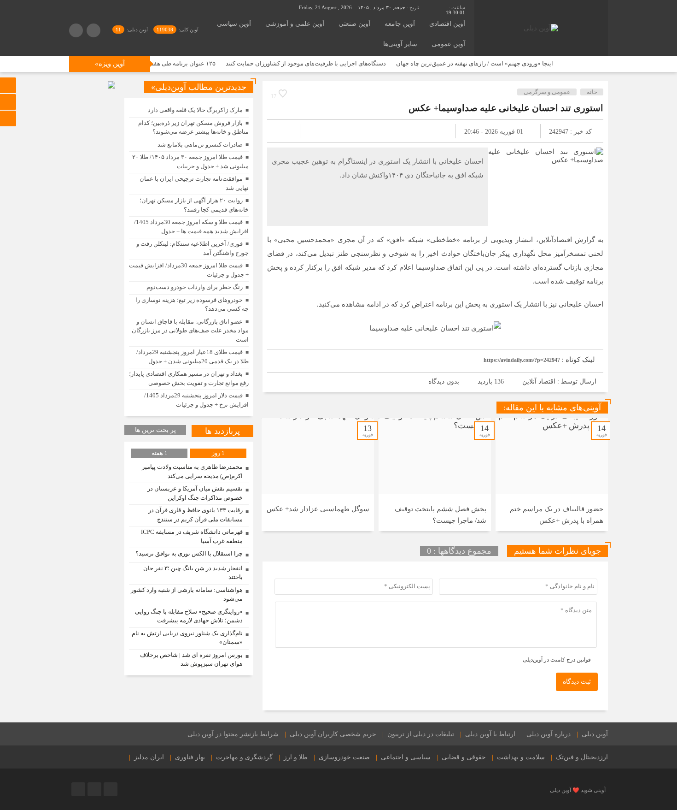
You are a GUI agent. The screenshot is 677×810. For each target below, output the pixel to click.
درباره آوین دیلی (548, 734)
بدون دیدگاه (443, 381)
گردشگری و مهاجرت (244, 757)
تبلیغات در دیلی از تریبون (420, 734)
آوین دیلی (595, 734)
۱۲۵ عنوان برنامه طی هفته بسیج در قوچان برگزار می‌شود (166, 63)
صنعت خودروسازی (344, 757)
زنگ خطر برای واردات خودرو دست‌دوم (194, 287)
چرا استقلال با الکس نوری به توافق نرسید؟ (189, 553)
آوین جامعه (400, 23)
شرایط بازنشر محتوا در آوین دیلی (233, 734)
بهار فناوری (190, 757)
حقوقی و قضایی (464, 757)
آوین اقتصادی (447, 23)
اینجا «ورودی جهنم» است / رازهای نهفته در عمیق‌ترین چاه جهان (497, 63)
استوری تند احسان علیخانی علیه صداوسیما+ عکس (506, 108)
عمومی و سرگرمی (547, 92)
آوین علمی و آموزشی (294, 23)
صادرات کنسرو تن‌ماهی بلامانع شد (200, 144)
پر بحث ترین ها (155, 429)
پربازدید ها (222, 431)
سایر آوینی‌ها (400, 44)
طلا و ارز (296, 757)
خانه (592, 92)
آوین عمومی (448, 44)
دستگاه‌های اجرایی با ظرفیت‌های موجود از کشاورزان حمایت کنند (328, 63)
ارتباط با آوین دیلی (490, 734)
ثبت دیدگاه (577, 681)
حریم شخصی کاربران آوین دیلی (333, 734)
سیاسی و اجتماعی (406, 757)
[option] (552, 474)
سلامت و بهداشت (521, 757)
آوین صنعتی (354, 23)
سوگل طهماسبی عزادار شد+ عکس (318, 509)
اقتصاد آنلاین (538, 381)
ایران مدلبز (149, 757)
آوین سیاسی (234, 23)
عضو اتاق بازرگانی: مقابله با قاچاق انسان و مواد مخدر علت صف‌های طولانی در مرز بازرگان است (190, 330)
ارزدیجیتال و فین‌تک (582, 757)
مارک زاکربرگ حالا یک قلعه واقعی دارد (195, 109)
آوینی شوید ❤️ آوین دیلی (578, 790)
